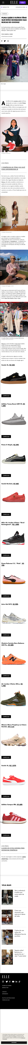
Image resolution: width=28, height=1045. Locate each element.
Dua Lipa (17, 343)
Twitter (6, 981)
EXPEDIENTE (5, 993)
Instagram (3, 981)
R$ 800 (10, 645)
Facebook (10, 981)
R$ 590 (16, 445)
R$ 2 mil (11, 727)
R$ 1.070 (12, 765)
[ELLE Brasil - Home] (14, 3)
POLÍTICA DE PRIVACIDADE (8, 998)
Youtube (13, 981)
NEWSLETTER (5, 987)
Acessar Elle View (20, 7)
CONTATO (4, 991)
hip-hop (7, 241)
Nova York (7, 298)
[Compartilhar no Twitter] (5, 41)
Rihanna (3, 343)
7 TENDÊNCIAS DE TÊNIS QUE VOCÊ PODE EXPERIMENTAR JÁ (13, 168)
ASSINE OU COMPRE (22, 2)
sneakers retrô (17, 101)
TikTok (19, 981)
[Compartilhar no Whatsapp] (8, 41)
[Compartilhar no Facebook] (1, 41)
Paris (15, 298)
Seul (19, 298)
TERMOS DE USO (6, 1000)
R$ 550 (12, 365)
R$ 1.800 (15, 524)
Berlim (12, 298)
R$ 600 (19, 804)
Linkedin (16, 981)
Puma (8, 178)
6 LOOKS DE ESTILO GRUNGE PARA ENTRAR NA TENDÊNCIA (12, 849)
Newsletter (6, 7)
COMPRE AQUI (6, 395)
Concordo (14, 1042)
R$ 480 (16, 484)
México (3, 182)
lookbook (4, 13)
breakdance (14, 241)
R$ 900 (15, 604)
